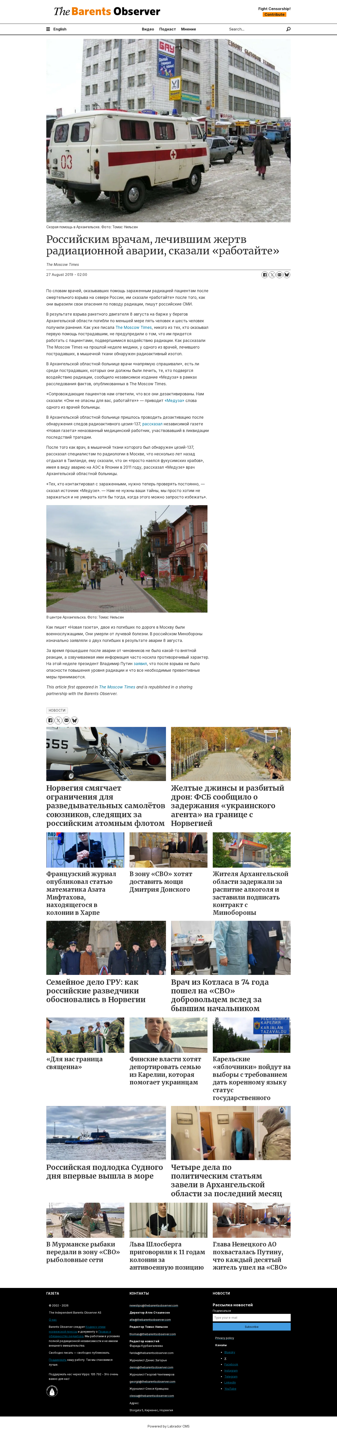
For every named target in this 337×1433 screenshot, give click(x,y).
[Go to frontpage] (108, 12)
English (59, 29)
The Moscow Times (134, 327)
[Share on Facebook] (264, 274)
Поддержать (57, 1359)
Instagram (231, 1370)
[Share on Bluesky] (286, 274)
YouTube (230, 1388)
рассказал (152, 424)
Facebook (231, 1364)
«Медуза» (174, 400)
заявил (140, 663)
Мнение (188, 29)
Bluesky (229, 1352)
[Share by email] (279, 274)
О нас (53, 1319)
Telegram (231, 1376)
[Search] (288, 29)
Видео (148, 29)
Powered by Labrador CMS (169, 1426)
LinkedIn (230, 1382)
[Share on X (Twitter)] (272, 274)
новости (57, 710)
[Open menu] (48, 29)
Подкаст (167, 29)
